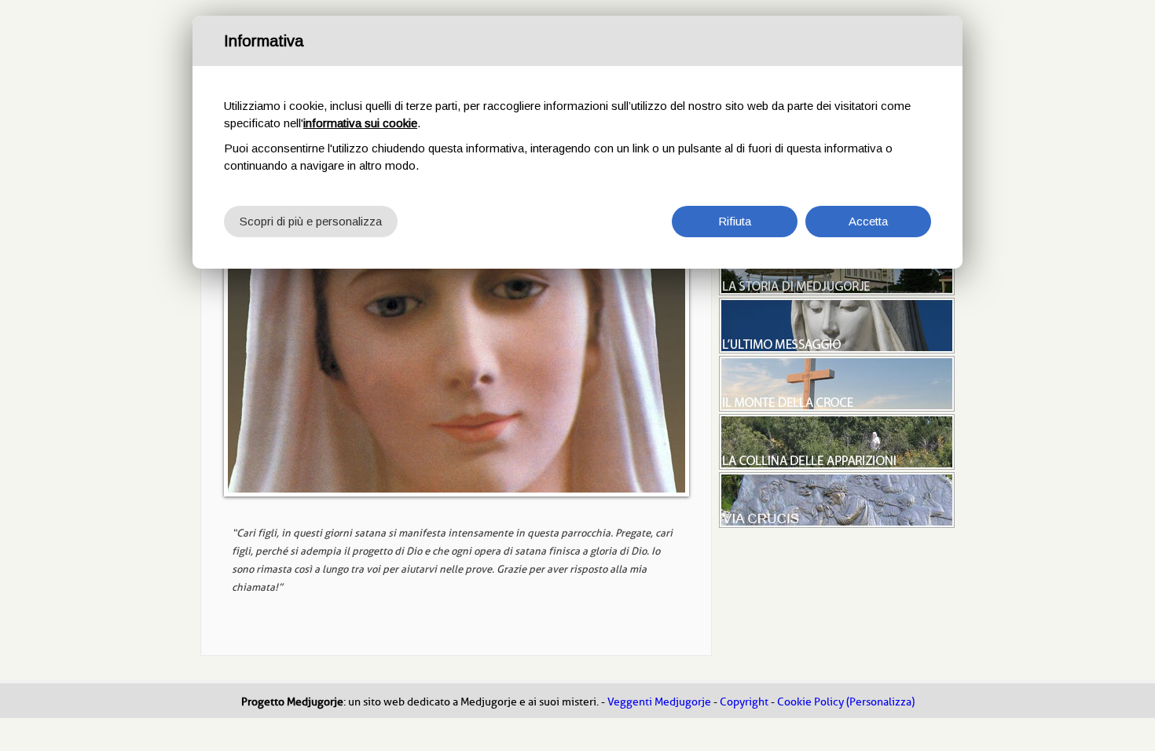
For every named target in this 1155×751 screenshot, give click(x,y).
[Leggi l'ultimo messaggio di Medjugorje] (837, 349)
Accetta (868, 221)
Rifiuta (734, 221)
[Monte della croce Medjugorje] (837, 407)
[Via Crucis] (837, 524)
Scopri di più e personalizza (311, 221)
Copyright (744, 702)
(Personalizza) (880, 702)
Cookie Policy (810, 702)
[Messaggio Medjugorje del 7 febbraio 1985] (456, 366)
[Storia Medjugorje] (837, 291)
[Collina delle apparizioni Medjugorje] (837, 466)
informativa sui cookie (360, 123)
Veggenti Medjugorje (659, 702)
